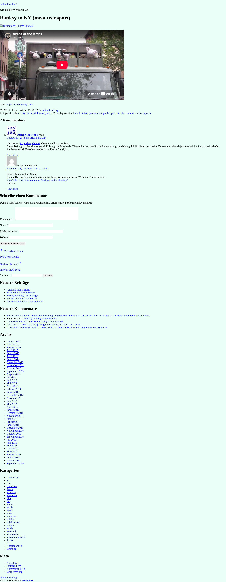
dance (10, 489)
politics (10, 519)
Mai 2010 (12, 445)
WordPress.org (14, 571)
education (12, 495)
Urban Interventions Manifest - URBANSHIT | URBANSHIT (39, 327)
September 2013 (15, 371)
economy (11, 492)
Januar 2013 (13, 392)
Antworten (12, 155)
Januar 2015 (13, 353)
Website (4, 237)
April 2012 (12, 407)
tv (8, 543)
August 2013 (13, 374)
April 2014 (12, 356)
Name (4, 225)
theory (10, 540)
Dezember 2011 (15, 412)
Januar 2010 (13, 457)
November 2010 (15, 430)
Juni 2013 (12, 380)
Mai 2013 (12, 383)
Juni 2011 (12, 418)
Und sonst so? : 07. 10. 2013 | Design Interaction (32, 324)
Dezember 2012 (15, 395)
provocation (95, 113)
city (23, 113)
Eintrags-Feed (14, 565)
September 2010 (15, 436)
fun (76, 113)
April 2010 (12, 448)
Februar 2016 (14, 347)
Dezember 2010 (15, 427)
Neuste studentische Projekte (22, 298)
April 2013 (12, 386)
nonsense (11, 516)
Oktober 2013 (14, 368)
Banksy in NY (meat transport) (40, 318)
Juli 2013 (11, 377)
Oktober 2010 (14, 433)
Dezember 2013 (15, 362)
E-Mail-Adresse (9, 231)
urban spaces (144, 113)
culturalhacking (50, 110)
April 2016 (12, 344)
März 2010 (12, 451)
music (10, 510)
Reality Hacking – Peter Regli (22, 295)
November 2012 (15, 398)
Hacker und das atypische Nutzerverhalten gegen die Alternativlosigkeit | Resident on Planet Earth (58, 315)
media (10, 507)
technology (12, 534)
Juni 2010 (12, 442)
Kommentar (7, 219)
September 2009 (15, 463)
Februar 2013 (14, 389)
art (19, 113)
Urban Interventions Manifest (91, 327)
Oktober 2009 (14, 460)
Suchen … (5, 275)
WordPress (27, 580)
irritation (83, 113)
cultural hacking (8, 4)
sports (10, 528)
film (9, 498)
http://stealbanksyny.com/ (20, 104)
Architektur (13, 477)
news (9, 513)
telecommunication (16, 537)
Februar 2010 (14, 454)
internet (10, 504)
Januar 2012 (13, 409)
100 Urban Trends (70, 324)
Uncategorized (44, 113)
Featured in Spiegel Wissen (21, 292)
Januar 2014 (13, 359)
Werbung (11, 548)
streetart (121, 113)
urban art (131, 113)
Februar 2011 (14, 421)
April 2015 (12, 350)
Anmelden (12, 563)
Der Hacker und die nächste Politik (25, 301)
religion (11, 525)
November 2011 (15, 415)
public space (109, 113)
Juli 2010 (11, 439)
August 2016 (13, 341)
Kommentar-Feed (16, 568)
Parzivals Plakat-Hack (18, 289)
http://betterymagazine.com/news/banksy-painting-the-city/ (37, 180)
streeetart (31, 113)
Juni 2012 (12, 401)
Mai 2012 (12, 404)
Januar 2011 (13, 424)
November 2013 (15, 365)
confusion (12, 486)
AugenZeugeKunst (27, 134)
